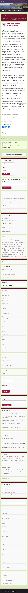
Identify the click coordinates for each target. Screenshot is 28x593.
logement (19, 248)
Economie (13, 26)
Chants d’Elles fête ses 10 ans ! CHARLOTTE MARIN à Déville (14, 19)
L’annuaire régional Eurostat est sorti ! (15, 15)
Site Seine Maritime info (7, 277)
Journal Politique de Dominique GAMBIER (11, 10)
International (5, 318)
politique (6, 250)
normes (3, 329)
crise (14, 240)
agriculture (20, 456)
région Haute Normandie (17, 252)
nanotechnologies (17, 132)
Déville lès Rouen (18, 242)
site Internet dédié (15, 41)
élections (21, 256)
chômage (24, 239)
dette (20, 240)
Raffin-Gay (4, 220)
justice (14, 248)
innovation (10, 132)
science (8, 133)
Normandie (23, 248)
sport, (3, 344)
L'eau (3, 323)
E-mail (3, 181)
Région (3, 336)
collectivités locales (5, 240)
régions (3, 254)
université (19, 254)
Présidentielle (21, 250)
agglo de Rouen (14, 239)
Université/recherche (19, 26)
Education (4, 311)
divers (3, 305)
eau (24, 242)
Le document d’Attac (7, 121)
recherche (4, 133)
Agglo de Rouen (5, 295)
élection (17, 256)
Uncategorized (5, 347)
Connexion (4, 357)
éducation (12, 256)
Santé (3, 339)
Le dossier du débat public (8, 117)
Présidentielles (5, 334)
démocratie (11, 242)
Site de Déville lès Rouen (7, 269)
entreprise (8, 244)
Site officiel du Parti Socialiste (8, 274)
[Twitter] (4, 1)
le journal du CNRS (19, 44)
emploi (4, 244)
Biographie (11, 223)
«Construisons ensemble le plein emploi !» (11, 210)
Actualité (4, 293)
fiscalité (9, 246)
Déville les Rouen (7, 261)
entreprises (12, 244)
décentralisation (5, 242)
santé (6, 254)
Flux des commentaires (7, 362)
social (10, 254)
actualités (9, 239)
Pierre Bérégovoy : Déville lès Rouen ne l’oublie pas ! (13, 202)
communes (11, 240)
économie (6, 132)
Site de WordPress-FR (6, 365)
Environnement (5, 313)
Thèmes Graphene (12, 591)
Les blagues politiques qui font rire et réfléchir (12, 225)
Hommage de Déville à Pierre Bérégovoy (10, 195)
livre (16, 248)
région (10, 252)
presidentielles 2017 (14, 250)
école (22, 254)
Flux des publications (6, 360)
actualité (4, 239)
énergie (24, 256)
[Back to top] (25, 590)
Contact (9, 218)
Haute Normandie (14, 246)
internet (11, 248)
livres (3, 326)
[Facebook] (6, 1)
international (6, 248)
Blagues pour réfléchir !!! (7, 227)
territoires (15, 254)
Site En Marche (5, 272)
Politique (4, 331)
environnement (18, 244)
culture (17, 240)
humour (19, 246)
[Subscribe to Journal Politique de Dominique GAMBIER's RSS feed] (1, 1)
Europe (4, 246)
